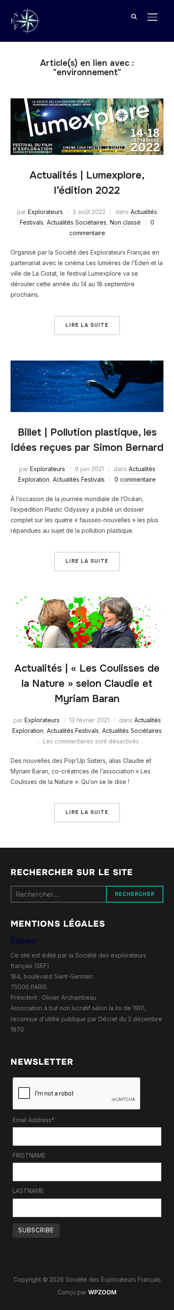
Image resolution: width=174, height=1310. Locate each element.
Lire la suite (87, 325)
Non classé (125, 222)
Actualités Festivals (79, 479)
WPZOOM (102, 1292)
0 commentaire (135, 479)
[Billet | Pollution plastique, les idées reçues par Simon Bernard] (87, 365)
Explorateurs (45, 211)
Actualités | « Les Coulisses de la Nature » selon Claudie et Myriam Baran (87, 683)
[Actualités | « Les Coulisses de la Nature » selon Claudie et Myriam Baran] (87, 601)
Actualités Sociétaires (76, 222)
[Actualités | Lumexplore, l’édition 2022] (87, 103)
